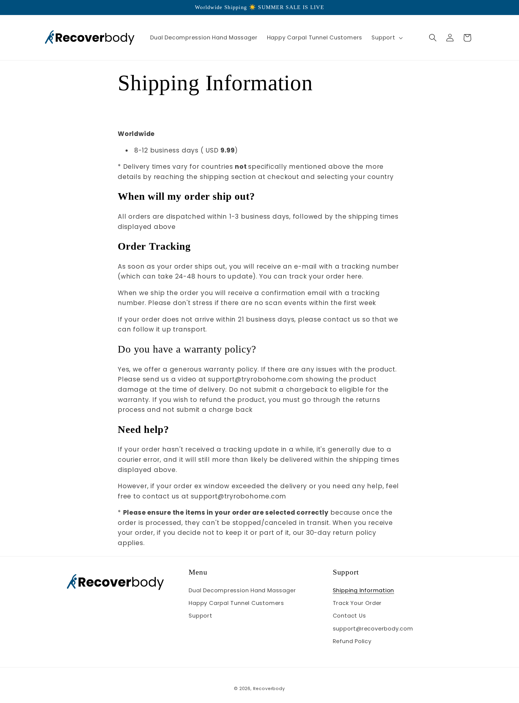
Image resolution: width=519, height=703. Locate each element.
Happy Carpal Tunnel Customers (236, 603)
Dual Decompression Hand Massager (242, 590)
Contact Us (349, 615)
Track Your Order (357, 603)
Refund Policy (352, 641)
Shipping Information (363, 590)
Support (200, 615)
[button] (386, 37)
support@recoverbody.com (373, 628)
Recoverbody (269, 689)
